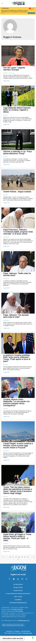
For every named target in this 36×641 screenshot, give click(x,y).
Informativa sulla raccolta (13, 638)
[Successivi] (18, 559)
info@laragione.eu (23, 620)
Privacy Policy (18, 587)
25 (24, 557)
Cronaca (6, 237)
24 (22, 557)
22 (16, 557)
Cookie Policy (18, 590)
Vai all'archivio (18, 584)
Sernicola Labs (27, 633)
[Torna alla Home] (18, 3)
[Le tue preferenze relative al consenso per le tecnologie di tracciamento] (33, 638)
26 (27, 557)
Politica (11, 73)
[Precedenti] (2, 557)
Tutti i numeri (18, 596)
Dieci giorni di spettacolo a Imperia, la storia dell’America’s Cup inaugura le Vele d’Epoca (14, 11)
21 (13, 557)
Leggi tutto (6, 80)
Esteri (5, 73)
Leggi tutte (31, 13)
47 (33, 557)
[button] (2, 3)
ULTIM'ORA (5, 8)
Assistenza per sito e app (14, 625)
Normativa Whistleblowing (18, 602)
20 (10, 557)
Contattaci (18, 599)
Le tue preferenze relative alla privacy (18, 593)
